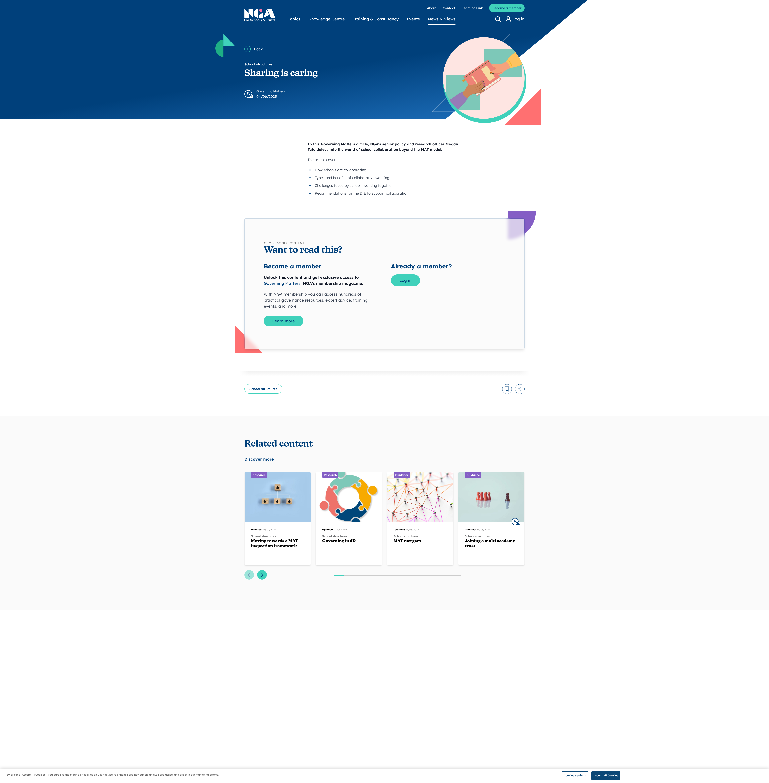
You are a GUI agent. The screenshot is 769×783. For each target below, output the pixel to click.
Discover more (259, 459)
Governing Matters (282, 283)
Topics (294, 18)
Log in (405, 280)
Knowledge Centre (326, 18)
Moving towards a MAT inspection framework (274, 543)
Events (413, 18)
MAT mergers (407, 541)
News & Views (442, 18)
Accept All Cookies (606, 775)
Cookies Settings (575, 775)
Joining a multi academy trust (490, 543)
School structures (263, 389)
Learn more (283, 320)
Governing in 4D (339, 541)
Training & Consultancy (376, 18)
